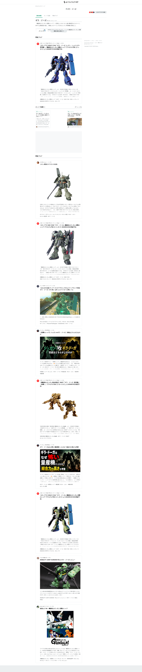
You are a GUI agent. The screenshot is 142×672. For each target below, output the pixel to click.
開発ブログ (100, 42)
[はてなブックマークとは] (44, 107)
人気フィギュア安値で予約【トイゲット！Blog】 (50, 43)
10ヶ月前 (52, 606)
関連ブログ (55, 15)
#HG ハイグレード (74, 99)
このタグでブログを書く (101, 12)
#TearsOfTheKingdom (52, 323)
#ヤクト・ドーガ (50, 660)
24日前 (62, 43)
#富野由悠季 (70, 658)
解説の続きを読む (58, 31)
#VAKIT (67, 436)
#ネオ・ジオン (71, 214)
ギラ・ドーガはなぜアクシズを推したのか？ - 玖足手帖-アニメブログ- (74, 115)
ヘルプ (95, 42)
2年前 (49, 557)
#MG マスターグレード (45, 279)
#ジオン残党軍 (43, 216)
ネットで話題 (47, 15)
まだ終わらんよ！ (43, 162)
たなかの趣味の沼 (43, 557)
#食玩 (75, 597)
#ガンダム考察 (43, 486)
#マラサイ (42, 214)
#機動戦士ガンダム (44, 658)
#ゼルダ (64, 321)
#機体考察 (70, 484)
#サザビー (42, 660)
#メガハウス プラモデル (45, 438)
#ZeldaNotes (61, 323)
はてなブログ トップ (41, 6)
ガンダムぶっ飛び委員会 (45, 330)
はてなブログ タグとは (88, 42)
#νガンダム (76, 658)
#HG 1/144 (66, 99)
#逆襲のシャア (43, 371)
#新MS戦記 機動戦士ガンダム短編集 (48, 436)
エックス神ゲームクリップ (45, 285)
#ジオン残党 (65, 214)
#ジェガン (50, 371)
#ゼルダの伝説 (70, 321)
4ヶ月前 (52, 444)
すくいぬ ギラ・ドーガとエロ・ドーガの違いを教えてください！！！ (43, 115)
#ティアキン (43, 323)
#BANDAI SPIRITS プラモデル (47, 101)
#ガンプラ (57, 101)
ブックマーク (39, 111)
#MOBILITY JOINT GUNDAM (47, 597)
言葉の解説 (39, 15)
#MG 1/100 (66, 277)
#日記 (41, 599)
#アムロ (59, 658)
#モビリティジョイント (60, 597)
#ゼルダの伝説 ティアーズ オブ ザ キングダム (51, 321)
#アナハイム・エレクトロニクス (53, 214)
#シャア (64, 658)
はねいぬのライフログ (44, 606)
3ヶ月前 (52, 330)
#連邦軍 (76, 371)
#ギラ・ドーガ (59, 99)
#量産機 (42, 373)
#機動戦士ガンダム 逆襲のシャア (47, 99)
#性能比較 (63, 371)
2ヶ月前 (49, 162)
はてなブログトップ (88, 44)
